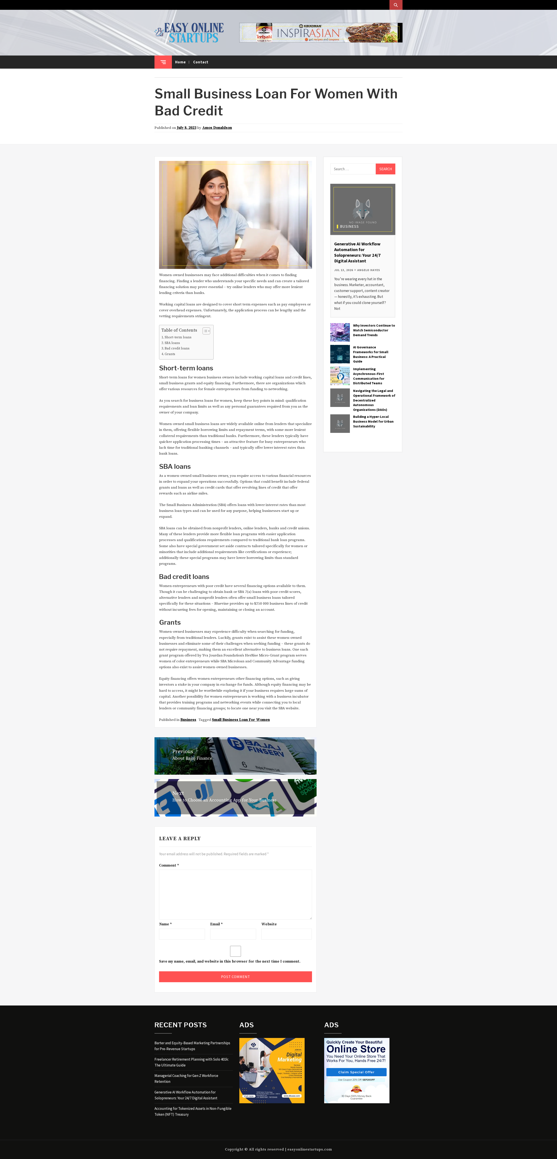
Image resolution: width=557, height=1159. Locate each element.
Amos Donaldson (217, 127)
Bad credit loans (177, 348)
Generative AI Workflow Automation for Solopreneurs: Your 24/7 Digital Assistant (357, 252)
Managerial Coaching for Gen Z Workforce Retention (186, 1078)
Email (216, 924)
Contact (200, 62)
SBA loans (172, 343)
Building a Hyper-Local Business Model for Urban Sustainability (373, 421)
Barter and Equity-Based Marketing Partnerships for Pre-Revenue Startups (192, 1046)
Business (188, 719)
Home (180, 62)
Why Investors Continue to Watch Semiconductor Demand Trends (374, 330)
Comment (169, 865)
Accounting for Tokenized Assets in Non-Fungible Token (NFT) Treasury (193, 1111)
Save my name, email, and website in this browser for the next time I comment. (229, 961)
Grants (170, 354)
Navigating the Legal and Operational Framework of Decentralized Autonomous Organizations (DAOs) (374, 400)
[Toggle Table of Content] (204, 331)
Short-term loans (178, 337)
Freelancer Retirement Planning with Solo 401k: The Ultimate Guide (191, 1062)
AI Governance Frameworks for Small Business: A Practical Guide (370, 354)
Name (165, 924)
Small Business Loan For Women (241, 719)
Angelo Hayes (368, 270)
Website (269, 924)
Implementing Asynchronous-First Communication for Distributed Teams (368, 376)
